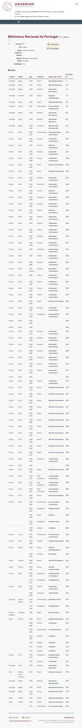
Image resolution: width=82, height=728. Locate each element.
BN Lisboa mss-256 (55, 691)
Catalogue (54, 44)
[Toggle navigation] (18, 22)
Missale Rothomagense (54, 548)
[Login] (77, 4)
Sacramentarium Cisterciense (55, 133)
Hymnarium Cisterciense (53, 358)
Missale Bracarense (56, 81)
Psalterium (53, 623)
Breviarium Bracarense (53, 90)
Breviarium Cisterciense (53, 140)
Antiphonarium (54, 508)
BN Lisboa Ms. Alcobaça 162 (54, 127)
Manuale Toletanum (56, 702)
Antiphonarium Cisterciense (54, 574)
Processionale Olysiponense (54, 107)
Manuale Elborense (56, 102)
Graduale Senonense (56, 541)
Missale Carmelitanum (54, 568)
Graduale (52, 528)
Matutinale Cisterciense (53, 185)
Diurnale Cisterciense (53, 146)
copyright (27, 717)
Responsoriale (54, 521)
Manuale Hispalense (56, 619)
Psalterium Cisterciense (53, 159)
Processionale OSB (55, 706)
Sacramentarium (55, 630)
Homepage (54, 48)
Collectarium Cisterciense (53, 250)
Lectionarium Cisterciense (53, 477)
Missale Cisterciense (56, 165)
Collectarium (53, 593)
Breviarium (53, 554)
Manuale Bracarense (56, 687)
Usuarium (24, 4)
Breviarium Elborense (53, 120)
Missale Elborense (55, 85)
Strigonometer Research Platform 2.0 (20, 721)
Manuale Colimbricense (54, 97)
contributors (14, 717)
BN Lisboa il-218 (54, 599)
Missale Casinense (55, 672)
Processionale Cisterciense (54, 503)
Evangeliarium (54, 580)
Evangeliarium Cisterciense (54, 315)
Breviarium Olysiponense (54, 682)
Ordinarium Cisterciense (53, 224)
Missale (51, 515)
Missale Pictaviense (56, 560)
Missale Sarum (54, 612)
